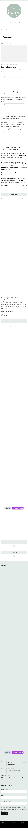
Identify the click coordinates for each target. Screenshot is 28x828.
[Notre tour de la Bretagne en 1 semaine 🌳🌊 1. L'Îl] (14, 425)
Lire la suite (4, 185)
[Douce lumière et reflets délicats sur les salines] (14, 484)
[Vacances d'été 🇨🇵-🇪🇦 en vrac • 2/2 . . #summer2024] (14, 499)
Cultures (9, 64)
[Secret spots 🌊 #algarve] (14, 440)
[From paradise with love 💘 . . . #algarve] (14, 337)
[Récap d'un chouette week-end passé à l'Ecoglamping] (14, 352)
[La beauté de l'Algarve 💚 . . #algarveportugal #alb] (14, 455)
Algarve (9, 761)
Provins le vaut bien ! (9, 67)
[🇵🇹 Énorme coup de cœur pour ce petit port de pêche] (14, 411)
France (15, 64)
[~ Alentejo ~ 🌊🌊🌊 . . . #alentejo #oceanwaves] (14, 396)
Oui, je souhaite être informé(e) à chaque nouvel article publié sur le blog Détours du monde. (13, 809)
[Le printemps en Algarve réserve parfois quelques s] (14, 381)
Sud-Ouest (13, 768)
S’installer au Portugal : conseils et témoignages (17, 763)
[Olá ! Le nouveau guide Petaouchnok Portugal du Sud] (14, 366)
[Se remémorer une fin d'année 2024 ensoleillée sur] (14, 470)
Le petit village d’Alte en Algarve (16, 777)
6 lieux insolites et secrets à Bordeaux (15, 771)
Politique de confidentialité (19, 822)
